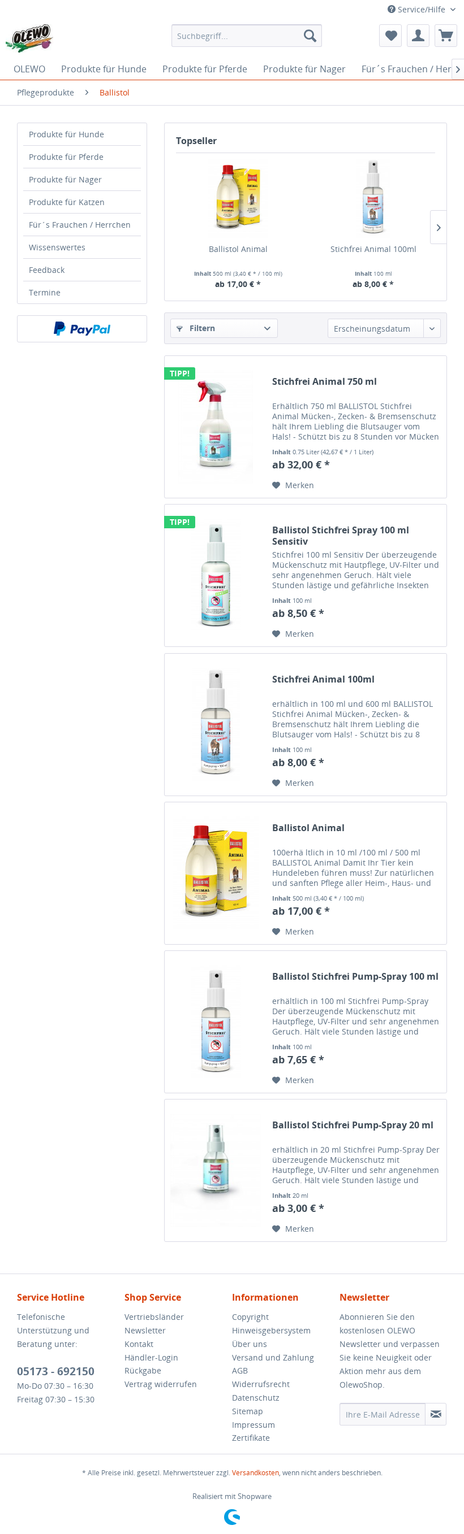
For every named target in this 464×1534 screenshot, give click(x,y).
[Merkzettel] (390, 35)
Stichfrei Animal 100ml (373, 249)
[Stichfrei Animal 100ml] (373, 198)
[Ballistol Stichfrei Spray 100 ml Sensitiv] (215, 575)
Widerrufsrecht (261, 1384)
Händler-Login (151, 1357)
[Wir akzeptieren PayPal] (82, 328)
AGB (240, 1370)
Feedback (47, 269)
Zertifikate (251, 1437)
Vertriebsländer (154, 1316)
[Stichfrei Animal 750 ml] (215, 427)
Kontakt (138, 1344)
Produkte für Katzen (67, 202)
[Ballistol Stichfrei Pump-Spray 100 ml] (215, 1022)
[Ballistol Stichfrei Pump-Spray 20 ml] (215, 1170)
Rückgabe (142, 1370)
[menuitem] (247, 35)
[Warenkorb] (446, 35)
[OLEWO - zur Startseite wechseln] (29, 38)
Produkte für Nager (65, 179)
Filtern (201, 328)
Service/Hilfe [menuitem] (422, 9)
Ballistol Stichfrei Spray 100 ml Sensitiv (340, 535)
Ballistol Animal (238, 249)
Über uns (249, 1344)
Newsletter (145, 1330)
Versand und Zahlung (273, 1357)
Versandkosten (255, 1472)
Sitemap (247, 1411)
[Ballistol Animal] (238, 198)
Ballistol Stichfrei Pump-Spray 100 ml (355, 977)
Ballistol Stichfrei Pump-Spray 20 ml (352, 1125)
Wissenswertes (57, 247)
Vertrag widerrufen (160, 1384)
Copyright (250, 1316)
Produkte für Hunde (66, 134)
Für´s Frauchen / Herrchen (80, 224)
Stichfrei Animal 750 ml (324, 382)
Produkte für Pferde (66, 156)
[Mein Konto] (418, 35)
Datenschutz (256, 1397)
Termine (45, 292)
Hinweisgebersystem (271, 1330)
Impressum (253, 1424)
